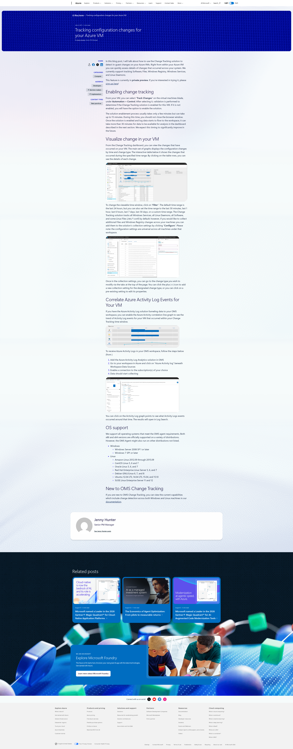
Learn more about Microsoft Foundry (93, 674)
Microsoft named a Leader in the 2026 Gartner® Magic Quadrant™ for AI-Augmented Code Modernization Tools (195, 615)
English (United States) (65, 744)
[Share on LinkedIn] (101, 64)
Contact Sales (169, 3)
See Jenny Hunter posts (102, 531)
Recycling (207, 744)
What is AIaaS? (213, 726)
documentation (113, 501)
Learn (150, 3)
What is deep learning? (215, 722)
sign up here (112, 83)
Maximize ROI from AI (93, 730)
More (179, 3)
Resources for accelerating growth (127, 715)
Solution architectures (123, 719)
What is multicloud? (215, 715)
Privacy (168, 744)
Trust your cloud (60, 726)
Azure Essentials (59, 730)
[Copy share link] (89, 64)
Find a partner (150, 719)
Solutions (107, 3)
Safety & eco (198, 744)
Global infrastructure (61, 719)
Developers (97, 86)
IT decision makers (94, 90)
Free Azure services (92, 719)
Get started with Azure (61, 715)
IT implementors (95, 94)
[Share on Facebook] (93, 64)
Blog (179, 715)
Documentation (183, 711)
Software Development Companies (156, 711)
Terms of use (177, 744)
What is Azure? (59, 711)
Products (96, 3)
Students (181, 722)
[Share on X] (97, 64)
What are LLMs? (213, 730)
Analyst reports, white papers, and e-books (191, 730)
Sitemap (147, 744)
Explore (86, 3)
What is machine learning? (217, 719)
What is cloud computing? (216, 711)
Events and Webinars (184, 726)
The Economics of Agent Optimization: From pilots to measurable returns (145, 613)
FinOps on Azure (92, 726)
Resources (140, 3)
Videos (180, 733)
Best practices (96, 103)
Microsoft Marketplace (153, 715)
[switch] (231, 3)
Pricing (118, 3)
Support (158, 3)
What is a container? (215, 733)
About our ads (217, 744)
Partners (129, 3)
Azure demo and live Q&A (125, 726)
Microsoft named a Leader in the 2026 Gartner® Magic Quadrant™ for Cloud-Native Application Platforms (95, 615)
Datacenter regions (60, 722)
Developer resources (184, 719)
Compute (98, 76)
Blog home (79, 15)
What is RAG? (213, 737)
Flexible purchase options (94, 722)
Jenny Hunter (81, 40)
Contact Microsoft (157, 744)
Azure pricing (91, 715)
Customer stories (60, 733)
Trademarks (187, 744)
